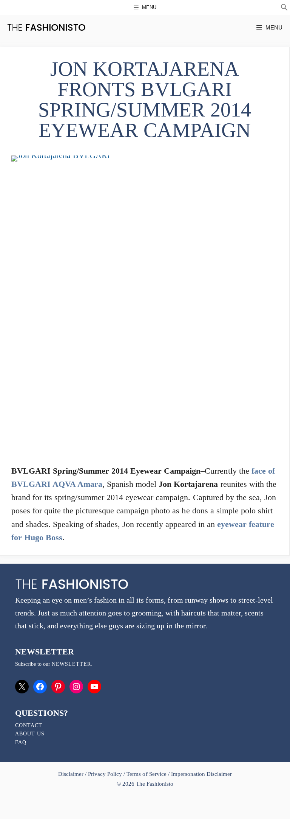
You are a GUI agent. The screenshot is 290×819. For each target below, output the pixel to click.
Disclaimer (71, 774)
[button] (284, 8)
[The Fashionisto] (46, 27)
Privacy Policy (105, 774)
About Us (30, 734)
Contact (28, 725)
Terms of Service (146, 774)
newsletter (71, 664)
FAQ (20, 742)
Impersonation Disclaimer (201, 774)
